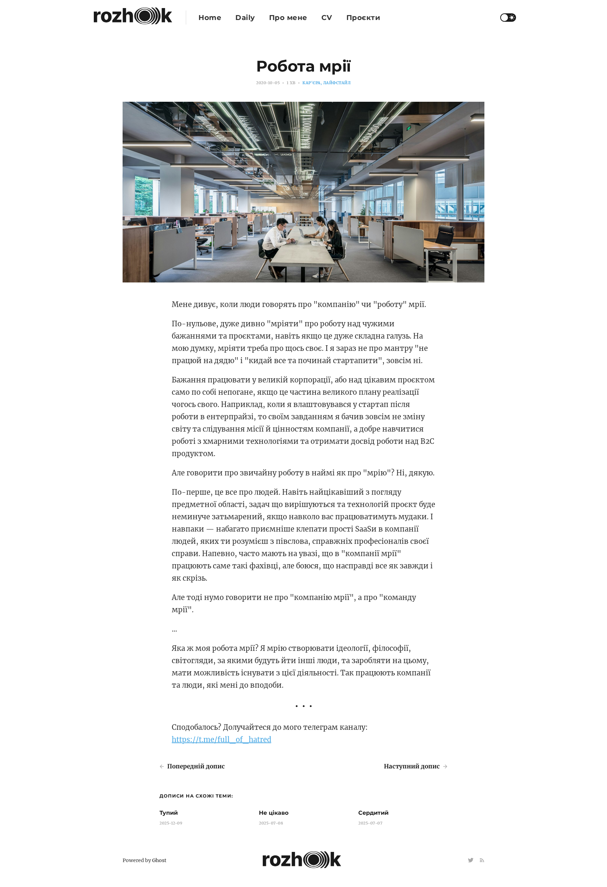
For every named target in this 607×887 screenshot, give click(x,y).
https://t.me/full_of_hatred (221, 739)
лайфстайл (337, 82)
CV (326, 17)
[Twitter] (471, 860)
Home (209, 17)
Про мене (288, 17)
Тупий (168, 812)
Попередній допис (195, 766)
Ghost (159, 860)
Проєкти (363, 17)
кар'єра (311, 82)
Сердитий (373, 812)
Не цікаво (273, 812)
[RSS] (482, 860)
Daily (245, 17)
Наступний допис (412, 766)
